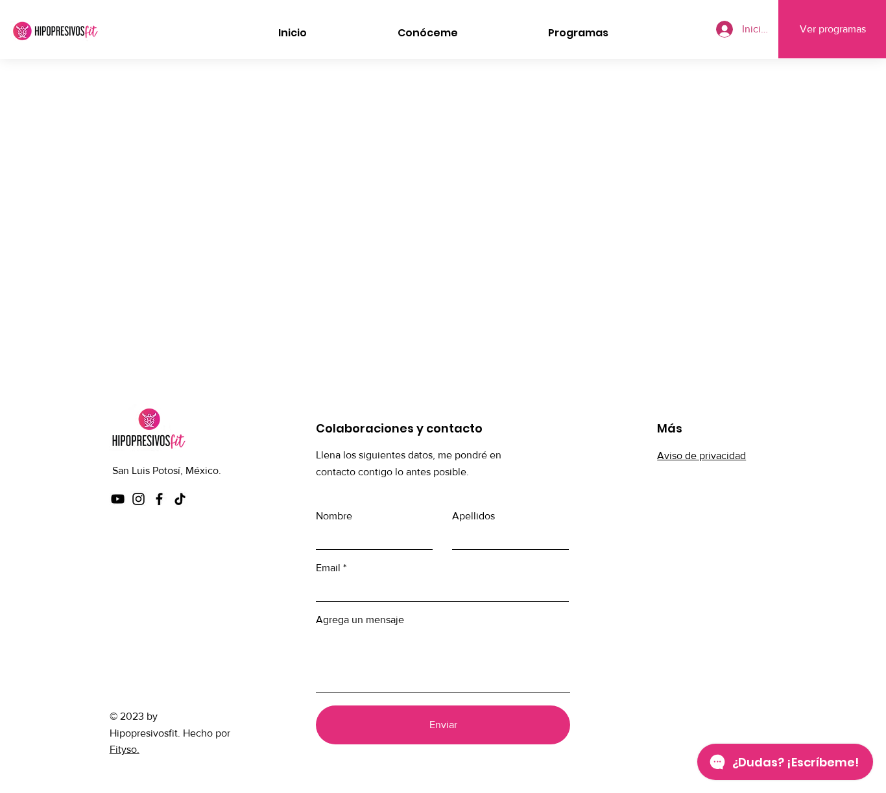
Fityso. (124, 749)
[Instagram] (138, 499)
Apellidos (473, 516)
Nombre (334, 516)
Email (328, 568)
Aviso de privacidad (701, 455)
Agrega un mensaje (360, 620)
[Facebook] (159, 499)
